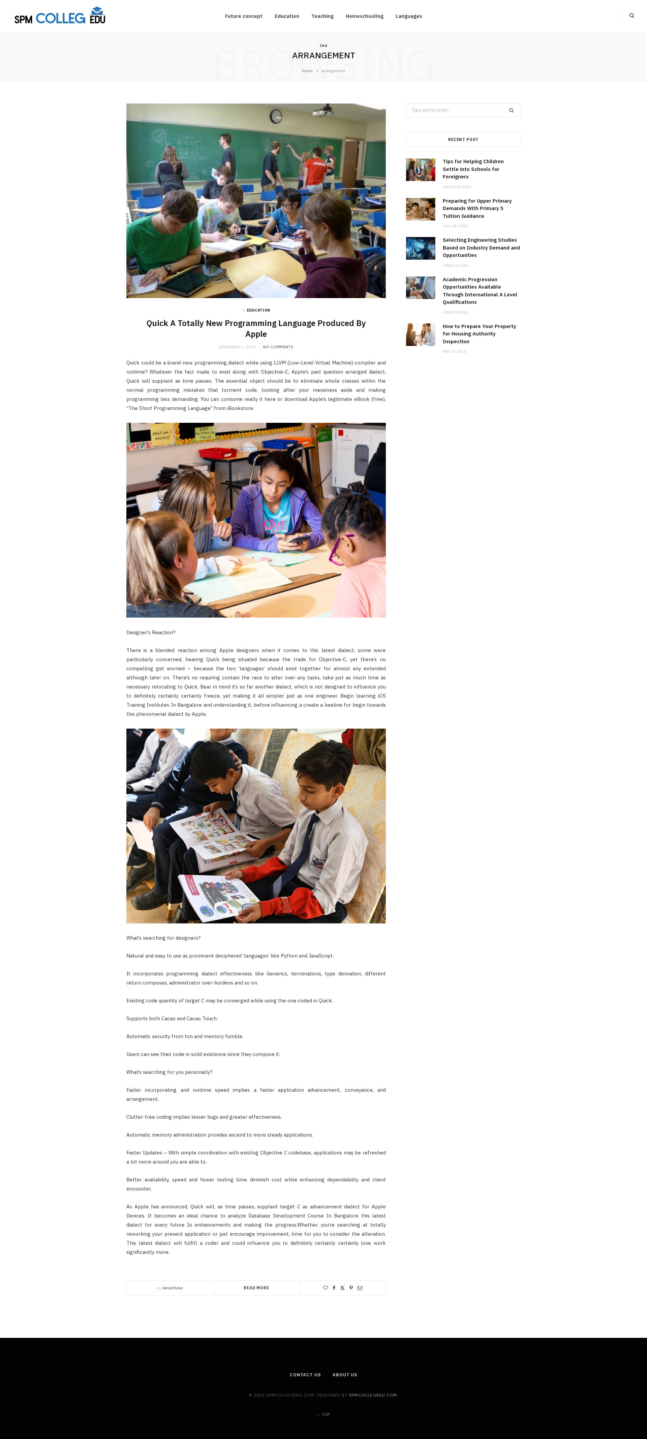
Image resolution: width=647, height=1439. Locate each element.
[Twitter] (342, 1288)
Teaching (322, 16)
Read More (256, 1287)
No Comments (278, 347)
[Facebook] (334, 1288)
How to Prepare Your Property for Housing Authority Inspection (479, 334)
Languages (409, 16)
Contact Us (305, 1375)
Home (307, 70)
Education (287, 16)
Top (325, 1414)
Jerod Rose (172, 1287)
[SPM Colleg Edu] (60, 16)
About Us (345, 1375)
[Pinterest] (351, 1288)
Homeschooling (364, 16)
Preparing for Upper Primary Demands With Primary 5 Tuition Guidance (477, 208)
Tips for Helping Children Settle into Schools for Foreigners (473, 169)
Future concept (244, 16)
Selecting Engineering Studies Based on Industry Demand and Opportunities (481, 247)
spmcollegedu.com (373, 1395)
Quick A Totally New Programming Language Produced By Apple (256, 328)
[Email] (360, 1288)
